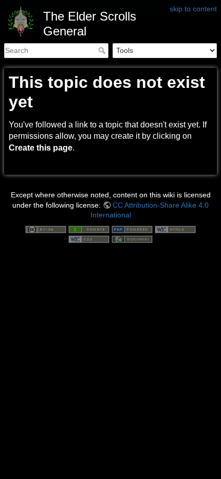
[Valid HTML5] (175, 229)
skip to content (193, 9)
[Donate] (88, 229)
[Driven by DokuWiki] (132, 239)
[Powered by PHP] (132, 229)
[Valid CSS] (88, 239)
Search (103, 50)
